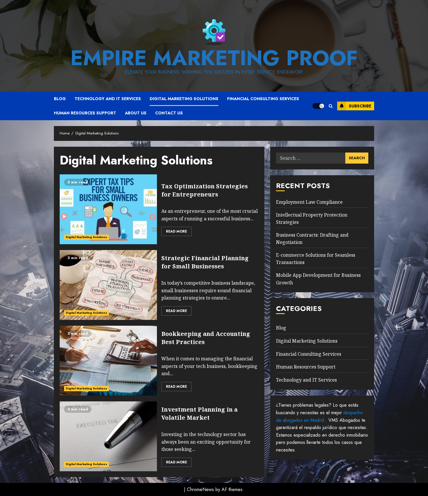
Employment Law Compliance (309, 202)
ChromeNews (200, 489)
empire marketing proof (214, 58)
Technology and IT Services (108, 99)
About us (135, 113)
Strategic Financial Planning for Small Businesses (205, 262)
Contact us (169, 113)
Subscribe (360, 106)
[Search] (330, 106)
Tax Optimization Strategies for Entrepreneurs (204, 190)
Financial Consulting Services (263, 99)
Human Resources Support (85, 113)
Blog (60, 99)
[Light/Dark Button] (318, 106)
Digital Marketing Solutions (184, 99)
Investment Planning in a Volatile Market (199, 413)
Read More (176, 231)
